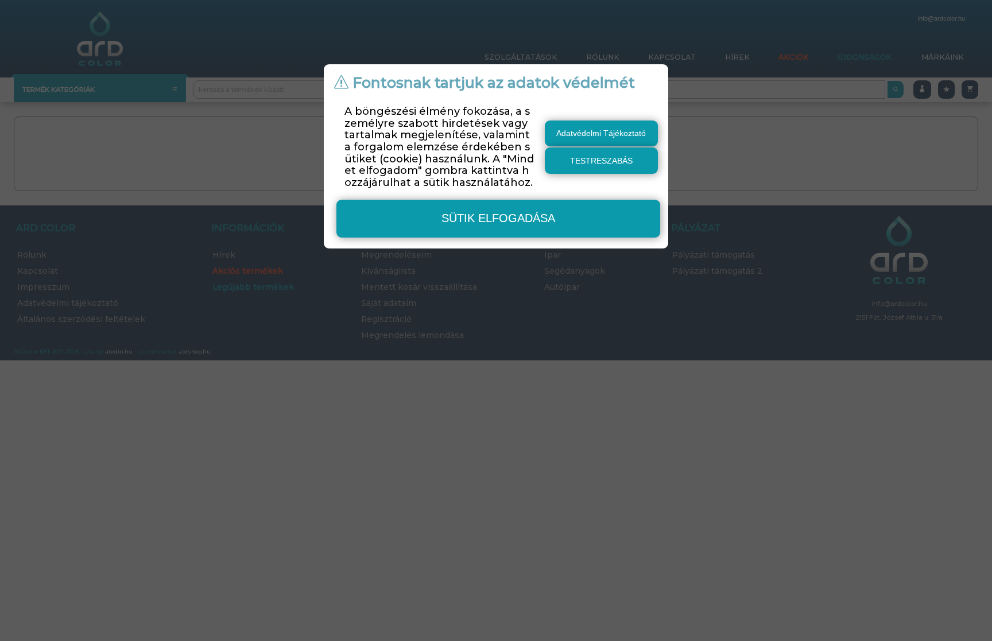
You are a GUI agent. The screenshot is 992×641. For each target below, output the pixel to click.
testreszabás (601, 160)
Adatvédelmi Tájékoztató (601, 133)
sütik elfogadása (498, 218)
